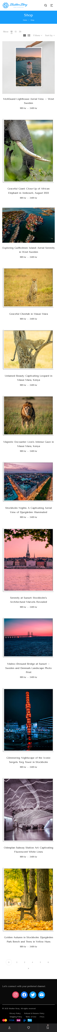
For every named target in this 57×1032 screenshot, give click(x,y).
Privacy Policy (15, 1013)
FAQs (42, 1017)
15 (16, 31)
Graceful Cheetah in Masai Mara (28, 313)
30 (20, 31)
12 (11, 31)
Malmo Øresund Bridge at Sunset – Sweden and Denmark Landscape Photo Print (28, 668)
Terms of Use (31, 1017)
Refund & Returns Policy (34, 1013)
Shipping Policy (16, 1017)
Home (25, 20)
